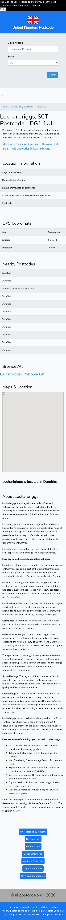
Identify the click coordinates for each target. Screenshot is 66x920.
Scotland (16, 106)
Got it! (3, 9)
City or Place (15, 43)
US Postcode (33, 846)
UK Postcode (33, 839)
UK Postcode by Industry (33, 831)
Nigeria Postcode (33, 868)
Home (6, 106)
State (11, 56)
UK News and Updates (33, 875)
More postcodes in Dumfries (20, 144)
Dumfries (28, 106)
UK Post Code (22, 914)
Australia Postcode (33, 861)
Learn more (35, 5)
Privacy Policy (55, 914)
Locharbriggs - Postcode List (22, 374)
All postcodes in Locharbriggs (31, 148)
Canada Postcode (33, 853)
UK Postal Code (50, 910)
